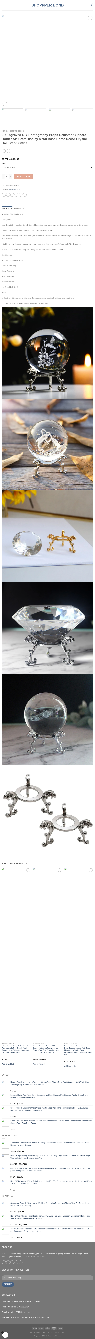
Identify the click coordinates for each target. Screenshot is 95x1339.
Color (4, 163)
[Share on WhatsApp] (4, 195)
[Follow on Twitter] (12, 1262)
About (32, 1332)
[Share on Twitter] (12, 195)
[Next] (88, 61)
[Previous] (6, 61)
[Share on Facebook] (8, 195)
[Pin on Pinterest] (20, 195)
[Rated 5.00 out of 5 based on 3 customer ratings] (47, 156)
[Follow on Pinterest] (20, 1262)
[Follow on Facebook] (4, 1262)
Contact (57, 1332)
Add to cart (23, 176)
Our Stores (41, 1332)
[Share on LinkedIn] (25, 195)
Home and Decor (16, 131)
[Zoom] (5, 104)
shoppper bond (47, 5)
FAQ (63, 1332)
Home (4, 131)
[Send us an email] (16, 1262)
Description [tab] (7, 208)
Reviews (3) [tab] (19, 208)
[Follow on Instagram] (8, 1262)
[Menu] (3, 5)
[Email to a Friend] (16, 195)
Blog (50, 1332)
